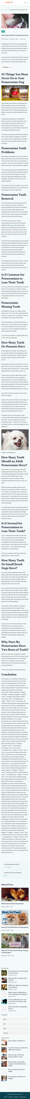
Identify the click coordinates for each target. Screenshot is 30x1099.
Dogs (3, 31)
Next (5, 875)
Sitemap (16, 1097)
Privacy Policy (22, 1097)
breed (8, 59)
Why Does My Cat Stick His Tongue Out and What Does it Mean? (17, 1064)
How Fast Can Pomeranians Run (12, 872)
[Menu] (28, 3)
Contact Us (10, 1097)
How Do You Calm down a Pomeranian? (14, 927)
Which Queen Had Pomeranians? (12, 903)
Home (5, 1097)
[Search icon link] (24, 3)
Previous (8, 867)
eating (11, 225)
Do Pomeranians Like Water (12, 864)
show (10, 67)
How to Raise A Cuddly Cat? (16, 1041)
